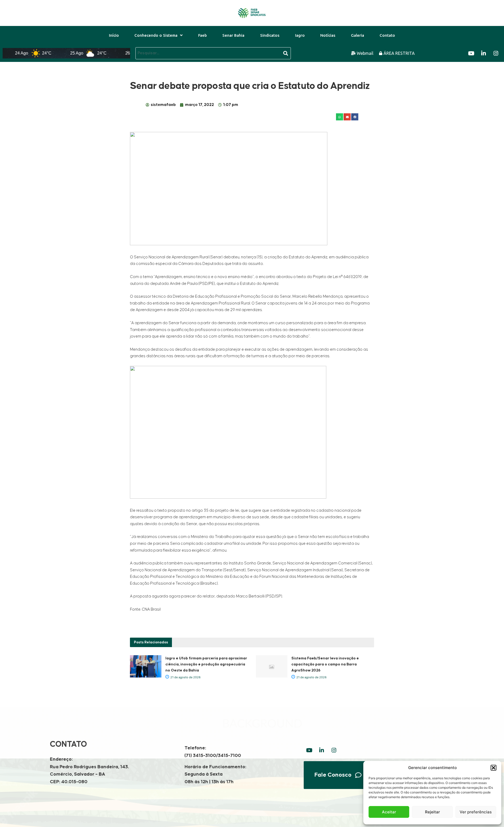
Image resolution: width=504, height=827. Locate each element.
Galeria (357, 35)
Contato (387, 35)
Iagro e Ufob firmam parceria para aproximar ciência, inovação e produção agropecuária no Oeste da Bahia (206, 664)
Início (114, 35)
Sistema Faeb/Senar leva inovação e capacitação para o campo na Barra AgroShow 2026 (325, 664)
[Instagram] (495, 53)
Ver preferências (476, 811)
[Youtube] (471, 53)
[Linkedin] (483, 53)
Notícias (327, 35)
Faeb (202, 35)
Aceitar (389, 811)
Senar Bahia (233, 35)
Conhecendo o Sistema (155, 35)
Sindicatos (269, 35)
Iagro (300, 35)
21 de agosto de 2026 (185, 677)
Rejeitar (432, 811)
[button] (493, 767)
